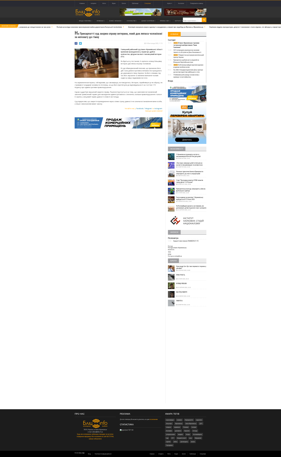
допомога (178, 431)
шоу (190, 438)
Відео (114, 3)
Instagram (158, 108)
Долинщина (184, 442)
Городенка (169, 445)
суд (167, 438)
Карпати (186, 431)
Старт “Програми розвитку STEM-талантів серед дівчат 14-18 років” (189, 181)
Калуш (188, 434)
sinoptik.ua (178, 256)
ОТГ (173, 438)
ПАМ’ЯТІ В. (179, 301)
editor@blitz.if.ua (97, 432)
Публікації (135, 3)
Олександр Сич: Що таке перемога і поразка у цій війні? (191, 267)
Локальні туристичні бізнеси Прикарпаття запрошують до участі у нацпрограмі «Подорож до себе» (189, 173)
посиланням (154, 419)
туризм (168, 442)
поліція (194, 427)
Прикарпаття (189, 420)
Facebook (139, 108)
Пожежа (185, 427)
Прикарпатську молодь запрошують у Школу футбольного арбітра (190, 190)
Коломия (169, 431)
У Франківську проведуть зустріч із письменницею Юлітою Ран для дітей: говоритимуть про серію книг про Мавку (189, 155)
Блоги (124, 3)
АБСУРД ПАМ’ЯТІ (181, 292)
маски (193, 442)
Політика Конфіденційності (103, 454)
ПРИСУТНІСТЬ (180, 275)
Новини (82, 3)
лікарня (168, 427)
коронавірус (170, 420)
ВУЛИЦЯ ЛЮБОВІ (181, 283)
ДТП (201, 423)
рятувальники (170, 434)
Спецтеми (147, 3)
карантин (199, 420)
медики (180, 434)
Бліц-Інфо (169, 423)
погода (195, 431)
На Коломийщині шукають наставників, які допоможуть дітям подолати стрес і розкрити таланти (191, 207)
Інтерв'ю (93, 3)
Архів (169, 3)
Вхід (89, 454)
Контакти (181, 3)
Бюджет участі (181, 438)
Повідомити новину (196, 3)
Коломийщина (197, 434)
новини (179, 420)
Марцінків (198, 438)
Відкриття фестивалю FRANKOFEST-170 (185, 241)
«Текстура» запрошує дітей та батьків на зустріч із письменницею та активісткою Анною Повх (189, 164)
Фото (104, 3)
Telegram (148, 108)
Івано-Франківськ (191, 423)
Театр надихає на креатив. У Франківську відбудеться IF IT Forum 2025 (189, 198)
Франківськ (178, 423)
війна (175, 442)
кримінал (177, 427)
